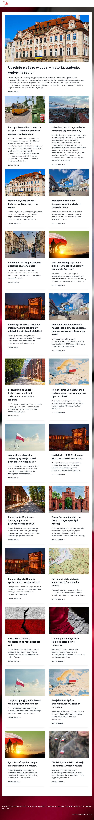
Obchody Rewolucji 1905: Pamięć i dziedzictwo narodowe (65, 641)
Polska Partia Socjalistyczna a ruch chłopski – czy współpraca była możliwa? (69, 393)
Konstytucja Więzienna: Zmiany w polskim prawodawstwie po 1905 (21, 520)
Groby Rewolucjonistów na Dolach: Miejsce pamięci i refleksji (66, 520)
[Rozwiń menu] (90, 3)
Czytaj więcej (14, 92)
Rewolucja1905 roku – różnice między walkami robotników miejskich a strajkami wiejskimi (25, 328)
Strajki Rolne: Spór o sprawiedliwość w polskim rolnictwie (66, 703)
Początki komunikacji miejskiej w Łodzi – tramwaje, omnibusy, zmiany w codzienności (24, 130)
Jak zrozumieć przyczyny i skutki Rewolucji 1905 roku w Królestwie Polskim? (67, 266)
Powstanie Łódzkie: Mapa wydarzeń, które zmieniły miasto (65, 582)
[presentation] (47, 38)
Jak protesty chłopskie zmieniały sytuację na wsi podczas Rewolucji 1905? (22, 458)
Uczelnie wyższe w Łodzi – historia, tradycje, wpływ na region (23, 204)
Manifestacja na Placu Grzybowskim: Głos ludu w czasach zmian (66, 204)
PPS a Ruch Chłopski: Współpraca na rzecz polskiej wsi (24, 641)
